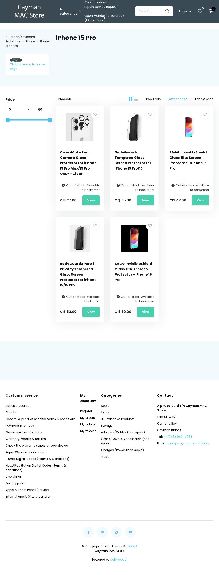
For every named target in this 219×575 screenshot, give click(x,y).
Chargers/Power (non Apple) (122, 450)
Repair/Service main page (25, 452)
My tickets (87, 424)
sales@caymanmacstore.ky (188, 443)
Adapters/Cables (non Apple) (123, 432)
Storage (107, 425)
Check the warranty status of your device (37, 445)
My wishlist (88, 431)
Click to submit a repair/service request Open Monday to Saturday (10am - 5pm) (104, 11)
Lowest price (177, 99)
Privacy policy (16, 483)
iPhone (30, 41)
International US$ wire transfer (28, 496)
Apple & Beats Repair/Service (27, 490)
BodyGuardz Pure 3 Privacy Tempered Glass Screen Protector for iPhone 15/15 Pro (78, 274)
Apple (105, 406)
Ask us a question (18, 406)
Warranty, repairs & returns (26, 439)
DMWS (132, 546)
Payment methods (20, 425)
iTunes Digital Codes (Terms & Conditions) (38, 459)
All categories (68, 11)
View (91, 200)
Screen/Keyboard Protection (20, 39)
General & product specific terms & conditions (40, 419)
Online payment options (24, 432)
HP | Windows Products (118, 419)
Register (86, 411)
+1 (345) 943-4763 (178, 437)
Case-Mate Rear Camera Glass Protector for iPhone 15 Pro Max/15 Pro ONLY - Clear (78, 163)
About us (12, 412)
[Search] (167, 11)
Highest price (203, 99)
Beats (105, 412)
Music (105, 457)
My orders (87, 418)
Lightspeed (118, 559)
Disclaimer (13, 476)
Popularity (153, 99)
